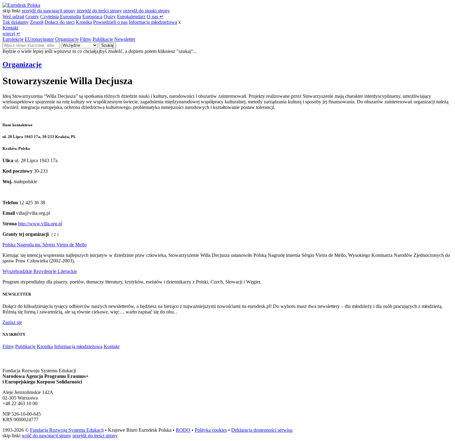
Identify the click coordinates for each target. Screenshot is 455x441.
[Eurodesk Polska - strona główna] (21, 5)
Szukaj (107, 45)
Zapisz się (12, 322)
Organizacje (67, 39)
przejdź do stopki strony (146, 10)
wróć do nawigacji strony (46, 435)
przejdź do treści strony (99, 10)
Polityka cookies (211, 430)
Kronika (84, 22)
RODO (183, 430)
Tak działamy (15, 22)
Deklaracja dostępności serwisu (261, 430)
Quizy (110, 16)
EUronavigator (39, 39)
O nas (155, 16)
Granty (32, 16)
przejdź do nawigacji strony (49, 10)
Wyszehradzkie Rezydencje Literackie (39, 271)
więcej (11, 33)
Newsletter (124, 39)
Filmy (85, 39)
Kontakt (10, 27)
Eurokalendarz (131, 16)
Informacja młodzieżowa (153, 22)
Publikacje (103, 39)
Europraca (92, 16)
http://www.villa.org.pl (40, 223)
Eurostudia (70, 16)
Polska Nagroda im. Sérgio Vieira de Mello (44, 244)
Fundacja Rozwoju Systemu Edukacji (67, 430)
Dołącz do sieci (60, 22)
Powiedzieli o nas (110, 22)
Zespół (36, 22)
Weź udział (13, 16)
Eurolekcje (13, 39)
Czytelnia (49, 16)
